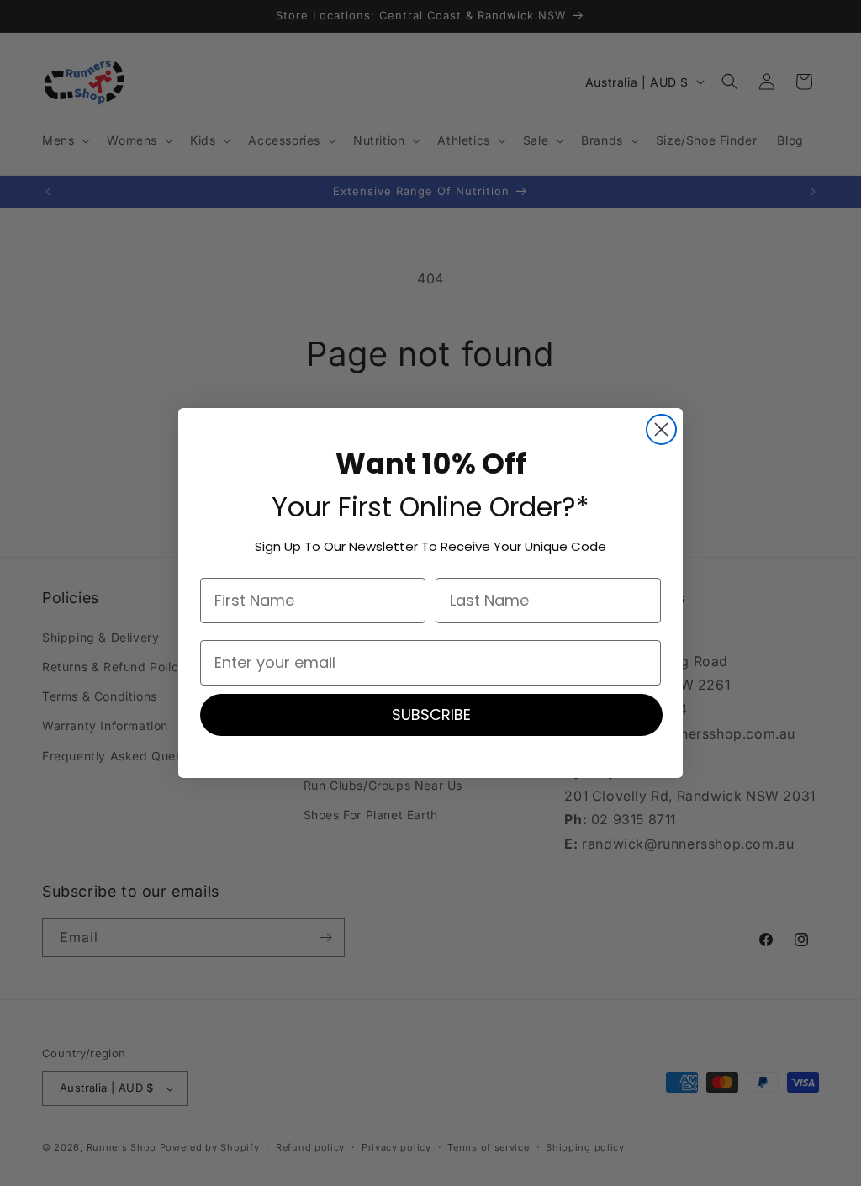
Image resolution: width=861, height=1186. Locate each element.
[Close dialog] (661, 429)
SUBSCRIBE (431, 714)
